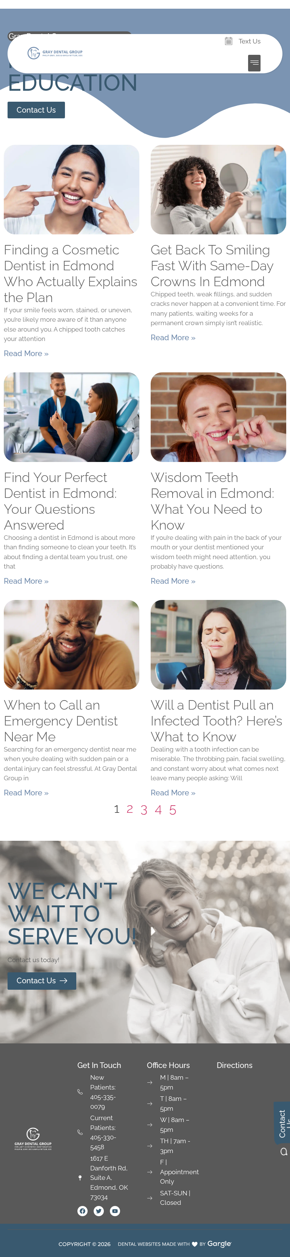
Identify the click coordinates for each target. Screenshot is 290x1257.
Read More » (26, 353)
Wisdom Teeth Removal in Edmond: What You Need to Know (212, 501)
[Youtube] (115, 1211)
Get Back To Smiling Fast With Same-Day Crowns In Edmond (212, 265)
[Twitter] (99, 1211)
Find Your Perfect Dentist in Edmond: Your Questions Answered (60, 501)
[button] (254, 63)
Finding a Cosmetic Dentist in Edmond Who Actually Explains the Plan (70, 273)
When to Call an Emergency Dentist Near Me (61, 720)
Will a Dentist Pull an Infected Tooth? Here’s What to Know (216, 720)
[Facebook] (82, 1211)
